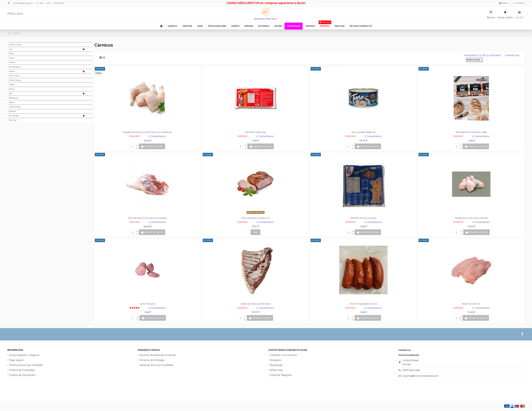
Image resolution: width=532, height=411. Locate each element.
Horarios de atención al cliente (157, 355)
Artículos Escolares (15, 45)
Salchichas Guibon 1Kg (255, 132)
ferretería (12, 71)
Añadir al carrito (153, 146)
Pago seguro (16, 360)
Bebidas (11, 53)
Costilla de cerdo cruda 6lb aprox (255, 304)
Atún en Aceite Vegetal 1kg (363, 132)
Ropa (10, 93)
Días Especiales (14, 116)
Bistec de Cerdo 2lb (471, 304)
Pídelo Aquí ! (13, 120)
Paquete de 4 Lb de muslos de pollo (471, 218)
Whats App (276, 370)
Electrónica (12, 111)
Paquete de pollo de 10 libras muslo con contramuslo (147, 132)
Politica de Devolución (22, 375)
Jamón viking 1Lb (147, 304)
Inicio (49, 3)
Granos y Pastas (14, 76)
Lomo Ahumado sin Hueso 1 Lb (255, 218)
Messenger (276, 365)
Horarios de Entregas (152, 360)
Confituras (12, 62)
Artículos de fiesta (15, 107)
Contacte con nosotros (283, 355)
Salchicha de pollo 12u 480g (363, 218)
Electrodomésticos (15, 67)
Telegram (275, 360)
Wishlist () (520, 3)
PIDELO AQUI (59, 3)
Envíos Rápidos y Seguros (23, 3)
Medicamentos (13, 98)
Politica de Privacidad (21, 370)
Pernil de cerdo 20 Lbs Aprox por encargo (147, 218)
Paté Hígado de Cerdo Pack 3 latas (471, 132)
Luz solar (40, 3)
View (255, 232)
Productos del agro (15, 80)
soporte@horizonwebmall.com (420, 375)
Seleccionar (474, 59)
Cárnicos (12, 58)
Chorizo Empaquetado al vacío (363, 304)
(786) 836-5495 (411, 370)
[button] (172, 26)
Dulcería (11, 89)
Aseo (10, 49)
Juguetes (11, 102)
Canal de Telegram (281, 375)
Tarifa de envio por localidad (26, 365)
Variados (12, 85)
